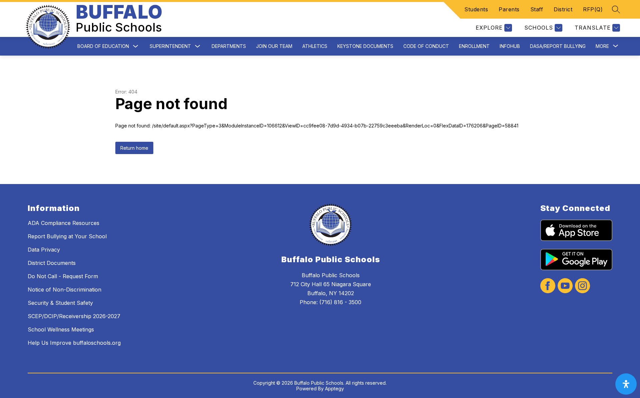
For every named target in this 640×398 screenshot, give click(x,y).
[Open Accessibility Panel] (626, 384)
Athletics (314, 46)
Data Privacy (44, 249)
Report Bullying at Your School (67, 236)
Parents (509, 9)
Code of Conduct (426, 46)
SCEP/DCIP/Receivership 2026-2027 (74, 316)
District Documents (52, 263)
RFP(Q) (593, 9)
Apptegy (334, 388)
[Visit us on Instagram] (582, 286)
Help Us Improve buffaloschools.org (74, 342)
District (563, 9)
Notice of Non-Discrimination (64, 289)
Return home (134, 148)
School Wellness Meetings (61, 329)
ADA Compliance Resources (63, 223)
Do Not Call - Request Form (63, 276)
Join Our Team (274, 46)
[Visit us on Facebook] (547, 286)
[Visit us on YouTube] (565, 286)
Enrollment (474, 46)
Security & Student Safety (60, 302)
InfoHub (510, 46)
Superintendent (170, 46)
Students (476, 9)
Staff (536, 9)
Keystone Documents (365, 46)
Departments (229, 46)
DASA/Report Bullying (558, 46)
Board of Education (103, 46)
